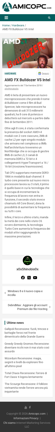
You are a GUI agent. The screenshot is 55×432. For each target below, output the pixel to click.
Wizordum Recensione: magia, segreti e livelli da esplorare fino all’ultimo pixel (24, 362)
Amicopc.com (37, 413)
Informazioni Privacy (25, 418)
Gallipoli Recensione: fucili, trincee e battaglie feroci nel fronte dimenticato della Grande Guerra (26, 332)
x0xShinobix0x (11, 89)
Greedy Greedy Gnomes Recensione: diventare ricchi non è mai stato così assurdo (27, 347)
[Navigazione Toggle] (6, 17)
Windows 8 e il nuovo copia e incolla (25, 293)
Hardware (10, 73)
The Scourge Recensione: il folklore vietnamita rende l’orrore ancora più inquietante (26, 387)
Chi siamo (9, 422)
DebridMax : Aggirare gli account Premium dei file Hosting (27, 307)
